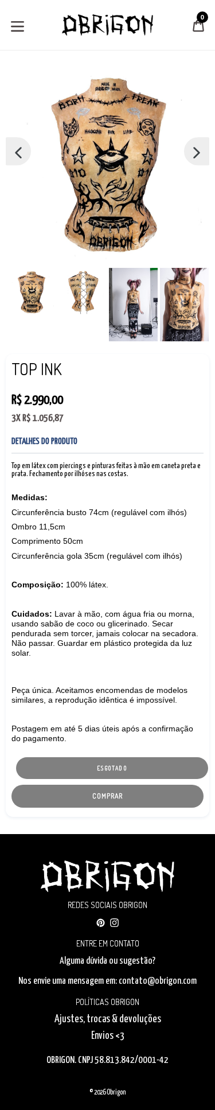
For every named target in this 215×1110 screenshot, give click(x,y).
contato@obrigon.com (158, 981)
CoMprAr (107, 796)
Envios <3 (107, 1036)
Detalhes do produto (44, 441)
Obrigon (116, 1092)
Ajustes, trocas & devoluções (107, 1019)
